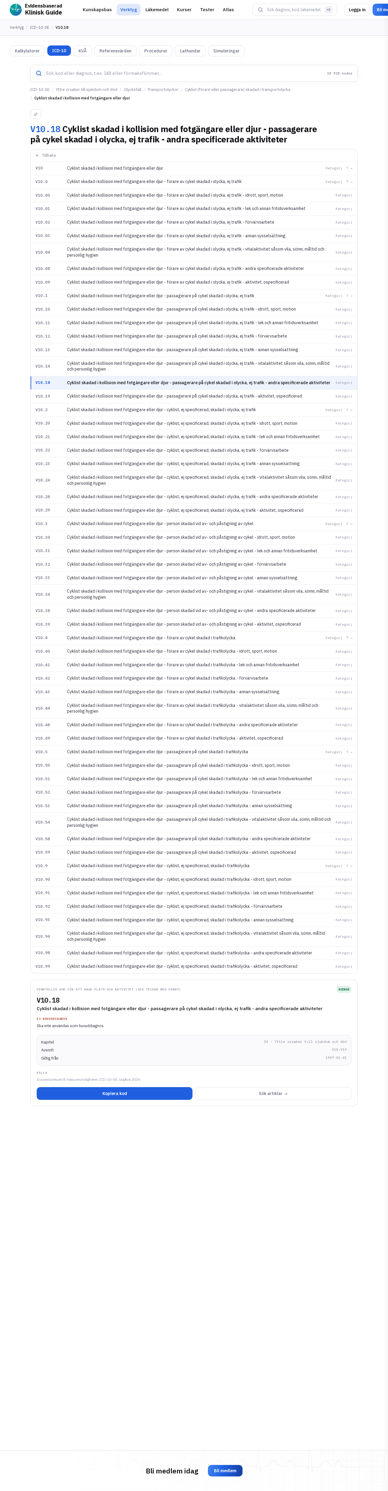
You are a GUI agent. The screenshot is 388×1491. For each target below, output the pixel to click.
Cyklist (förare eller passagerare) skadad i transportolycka (237, 89)
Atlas (228, 9)
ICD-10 (59, 50)
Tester (207, 9)
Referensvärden (115, 51)
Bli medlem (225, 1470)
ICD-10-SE (39, 27)
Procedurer (155, 51)
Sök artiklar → (273, 1093)
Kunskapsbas (97, 9)
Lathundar (190, 51)
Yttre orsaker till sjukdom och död (86, 89)
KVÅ (83, 51)
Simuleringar (226, 51)
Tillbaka (49, 155)
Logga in (357, 9)
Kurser (184, 9)
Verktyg (128, 9)
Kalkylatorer (27, 51)
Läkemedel (157, 9)
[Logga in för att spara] (35, 114)
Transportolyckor (163, 89)
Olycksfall (132, 89)
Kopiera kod (114, 1093)
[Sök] (260, 9)
